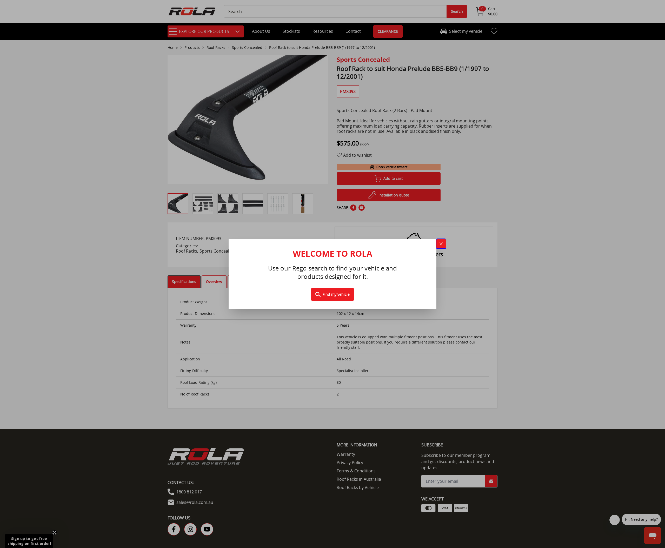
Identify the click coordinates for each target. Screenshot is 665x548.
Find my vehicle (336, 294)
